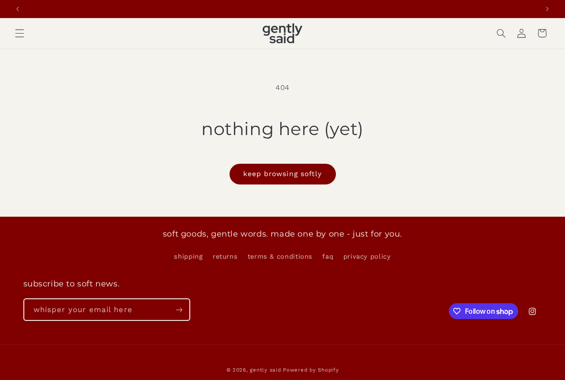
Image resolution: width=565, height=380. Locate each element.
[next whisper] (547, 9)
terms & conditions (280, 256)
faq (327, 256)
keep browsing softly (282, 173)
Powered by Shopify (311, 370)
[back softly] (17, 9)
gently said (265, 370)
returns (225, 256)
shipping (188, 256)
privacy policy (367, 256)
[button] (19, 33)
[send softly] (179, 309)
